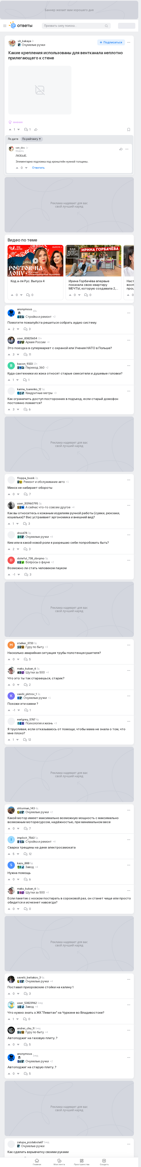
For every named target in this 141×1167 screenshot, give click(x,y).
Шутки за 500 (35, 668)
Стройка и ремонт (39, 312)
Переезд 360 (35, 363)
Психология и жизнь (39, 719)
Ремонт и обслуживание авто (44, 477)
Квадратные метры (39, 388)
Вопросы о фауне (38, 558)
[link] (35, 268)
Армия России (36, 337)
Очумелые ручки (33, 45)
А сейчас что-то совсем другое (48, 503)
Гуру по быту (35, 642)
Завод (30, 862)
